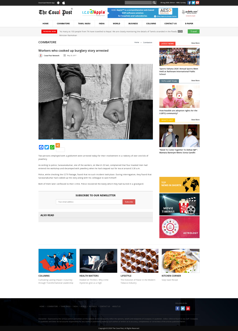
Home (45, 23)
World (116, 23)
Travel (193, 31)
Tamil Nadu (84, 23)
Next (147, 100)
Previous (44, 100)
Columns (151, 23)
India (102, 23)
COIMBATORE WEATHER (179, 166)
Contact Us (170, 23)
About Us (116, 306)
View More (195, 43)
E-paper (189, 23)
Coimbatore (63, 23)
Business (133, 23)
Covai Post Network (51, 55)
